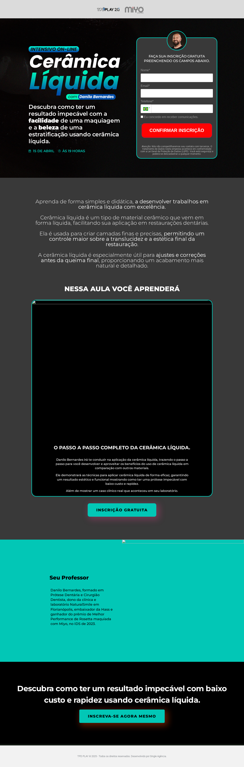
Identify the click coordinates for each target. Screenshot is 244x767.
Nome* (145, 70)
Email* (145, 85)
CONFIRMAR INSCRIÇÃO (176, 130)
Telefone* (147, 101)
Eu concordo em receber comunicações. (170, 117)
